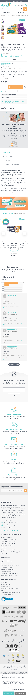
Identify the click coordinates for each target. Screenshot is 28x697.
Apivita (16, 640)
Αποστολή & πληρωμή (11, 164)
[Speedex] (21, 631)
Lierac (11, 640)
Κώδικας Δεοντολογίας (14, 667)
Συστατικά (6, 160)
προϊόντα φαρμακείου (17, 510)
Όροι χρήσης (7, 666)
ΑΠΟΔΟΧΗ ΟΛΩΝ (8, 693)
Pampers (23, 642)
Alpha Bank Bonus (6, 567)
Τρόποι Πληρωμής (6, 537)
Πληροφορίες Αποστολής (8, 539)
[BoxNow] (7, 635)
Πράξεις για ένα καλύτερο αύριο (11, 592)
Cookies (4, 667)
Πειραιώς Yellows (6, 571)
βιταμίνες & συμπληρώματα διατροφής (13, 512)
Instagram (4, 530)
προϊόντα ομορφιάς (7, 514)
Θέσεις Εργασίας (6, 586)
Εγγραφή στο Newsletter (8, 549)
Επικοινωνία (4, 547)
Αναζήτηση (25, 490)
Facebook (2, 530)
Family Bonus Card (7, 563)
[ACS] (21, 635)
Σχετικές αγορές (8, 213)
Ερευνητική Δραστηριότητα (9, 588)
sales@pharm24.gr (9, 525)
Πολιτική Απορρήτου (18, 666)
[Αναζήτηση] (25, 9)
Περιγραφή (6, 152)
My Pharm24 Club (6, 561)
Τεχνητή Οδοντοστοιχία (8, 101)
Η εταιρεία (4, 582)
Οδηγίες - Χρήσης (9, 156)
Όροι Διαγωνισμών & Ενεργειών (11, 551)
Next (2, 40)
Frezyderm (5, 640)
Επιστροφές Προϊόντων (8, 541)
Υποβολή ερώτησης (14, 395)
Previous (2, 19)
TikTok (7, 530)
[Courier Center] (14, 635)
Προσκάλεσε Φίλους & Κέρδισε (10, 565)
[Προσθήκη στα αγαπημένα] (25, 87)
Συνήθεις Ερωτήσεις (7, 545)
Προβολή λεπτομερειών (18, 689)
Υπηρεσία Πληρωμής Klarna (9, 575)
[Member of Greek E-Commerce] (9, 646)
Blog (2, 590)
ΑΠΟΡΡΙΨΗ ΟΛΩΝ (20, 693)
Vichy (18, 642)
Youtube (10, 530)
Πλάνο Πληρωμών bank (9, 573)
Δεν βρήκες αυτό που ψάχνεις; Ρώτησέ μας (14, 384)
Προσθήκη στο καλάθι (16, 87)
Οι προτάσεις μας (19, 213)
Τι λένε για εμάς (6, 584)
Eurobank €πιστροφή (7, 569)
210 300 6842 (8, 520)
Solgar (21, 640)
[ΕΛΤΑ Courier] (6, 631)
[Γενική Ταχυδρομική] (13, 631)
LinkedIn (17, 530)
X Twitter (15, 530)
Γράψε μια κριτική (14, 364)
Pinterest (12, 530)
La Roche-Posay (11, 642)
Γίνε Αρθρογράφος (7, 594)
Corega (14, 59)
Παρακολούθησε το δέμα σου (10, 543)
